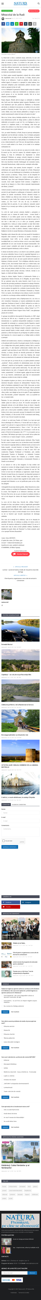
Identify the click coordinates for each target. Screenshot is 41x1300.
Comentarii (6, 804)
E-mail (3, 817)
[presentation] (32, 31)
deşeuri (27, 1194)
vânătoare (35, 1194)
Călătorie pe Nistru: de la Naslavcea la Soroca (17, 705)
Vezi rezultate (15, 1012)
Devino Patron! (35, 11)
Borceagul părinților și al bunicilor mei (14, 735)
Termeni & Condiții (23, 1292)
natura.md (8, 18)
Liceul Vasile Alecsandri (15, 1190)
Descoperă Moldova (7, 10)
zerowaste (22, 1186)
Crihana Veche (13, 1186)
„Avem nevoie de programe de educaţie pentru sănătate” (25, 963)
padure (35, 1186)
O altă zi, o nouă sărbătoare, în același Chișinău (18, 797)
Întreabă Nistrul (6, 644)
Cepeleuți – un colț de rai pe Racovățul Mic (16, 675)
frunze (4, 1186)
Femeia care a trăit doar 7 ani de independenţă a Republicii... (23, 972)
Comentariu (5, 825)
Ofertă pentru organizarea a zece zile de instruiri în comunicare (21, 579)
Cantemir (12, 1194)
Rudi (29, 1186)
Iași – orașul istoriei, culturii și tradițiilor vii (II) (26, 1247)
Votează (5, 1012)
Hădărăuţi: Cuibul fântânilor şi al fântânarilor (15, 1166)
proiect (4, 1190)
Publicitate (14, 1292)
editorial (4, 1194)
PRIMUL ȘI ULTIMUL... (19, 943)
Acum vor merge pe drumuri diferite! (23, 1239)
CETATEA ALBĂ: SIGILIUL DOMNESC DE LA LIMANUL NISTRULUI (19, 766)
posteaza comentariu (9, 847)
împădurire (28, 1190)
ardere (4, 1198)
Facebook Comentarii (19, 804)
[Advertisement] (20, 874)
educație (20, 1194)
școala (10, 1198)
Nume (3, 809)
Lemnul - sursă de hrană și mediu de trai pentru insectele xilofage (20, 571)
